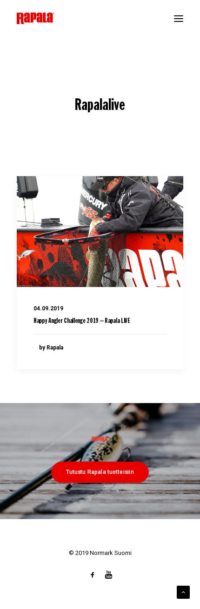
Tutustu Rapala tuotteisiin (100, 471)
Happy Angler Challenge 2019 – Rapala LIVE (81, 321)
